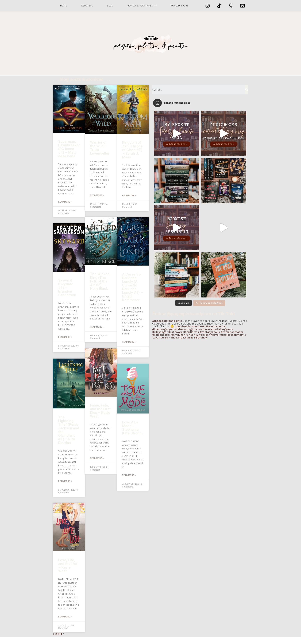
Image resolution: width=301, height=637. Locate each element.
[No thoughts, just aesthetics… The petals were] (176, 227)
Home (63, 5)
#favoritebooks (215, 326)
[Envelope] (242, 6)
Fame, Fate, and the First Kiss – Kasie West (100, 410)
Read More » (65, 202)
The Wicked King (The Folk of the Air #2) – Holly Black (100, 281)
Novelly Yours (179, 5)
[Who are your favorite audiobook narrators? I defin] (223, 133)
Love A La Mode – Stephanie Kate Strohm (132, 427)
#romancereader (232, 332)
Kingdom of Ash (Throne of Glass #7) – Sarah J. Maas (132, 149)
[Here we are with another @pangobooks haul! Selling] (176, 274)
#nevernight (186, 329)
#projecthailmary (232, 334)
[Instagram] (207, 6)
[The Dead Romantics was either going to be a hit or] (223, 274)
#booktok (197, 326)
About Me (87, 5)
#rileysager (160, 332)
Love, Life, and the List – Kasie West (67, 565)
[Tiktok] (219, 6)
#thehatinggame (221, 329)
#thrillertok (191, 332)
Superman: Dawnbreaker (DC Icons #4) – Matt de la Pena (69, 148)
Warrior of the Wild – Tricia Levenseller (99, 147)
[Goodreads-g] (231, 6)
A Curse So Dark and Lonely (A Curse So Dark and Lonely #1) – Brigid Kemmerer (132, 287)
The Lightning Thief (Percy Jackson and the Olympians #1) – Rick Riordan (68, 430)
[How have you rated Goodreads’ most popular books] (176, 180)
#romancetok (161, 334)
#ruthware (175, 332)
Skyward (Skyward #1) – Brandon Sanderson (67, 287)
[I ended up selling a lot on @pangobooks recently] (176, 133)
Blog (110, 5)
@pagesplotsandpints (167, 320)
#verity (193, 334)
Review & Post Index (140, 5)
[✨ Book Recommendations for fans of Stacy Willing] (223, 180)
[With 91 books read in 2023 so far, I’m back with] (223, 227)
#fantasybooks (210, 332)
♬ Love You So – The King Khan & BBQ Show (199, 336)
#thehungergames (164, 329)
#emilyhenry (179, 334)
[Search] (246, 89)
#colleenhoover (209, 334)
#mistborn (202, 329)
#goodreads (183, 326)
